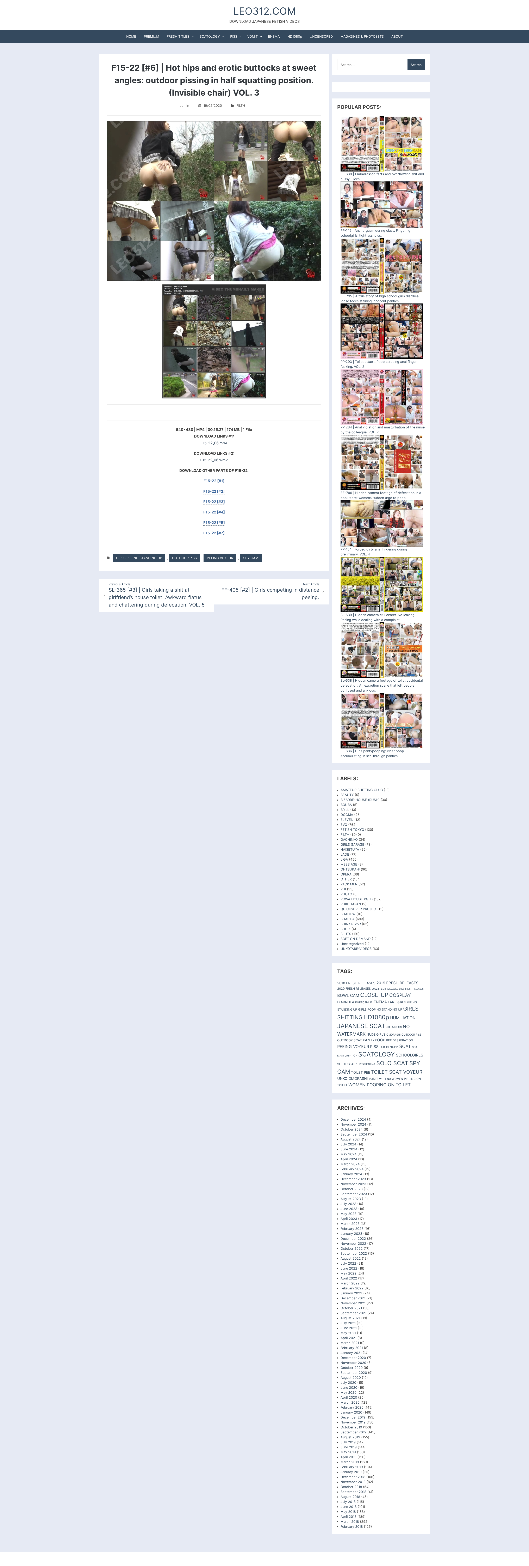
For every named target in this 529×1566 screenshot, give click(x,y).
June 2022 (349, 1268)
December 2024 (353, 1119)
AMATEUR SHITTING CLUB (362, 790)
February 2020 (352, 1407)
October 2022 (352, 1248)
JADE (345, 854)
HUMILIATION (403, 1017)
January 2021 (351, 1353)
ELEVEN (347, 820)
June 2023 (349, 1209)
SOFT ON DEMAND (356, 939)
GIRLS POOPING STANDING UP (380, 1009)
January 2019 (351, 1472)
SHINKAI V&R (351, 924)
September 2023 (354, 1194)
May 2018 (348, 1512)
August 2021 (350, 1318)
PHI (343, 889)
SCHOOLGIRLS (409, 1055)
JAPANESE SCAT (361, 1026)
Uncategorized (352, 944)
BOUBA (346, 805)
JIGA (344, 859)
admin (184, 105)
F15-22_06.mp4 (214, 443)
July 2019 (348, 1442)
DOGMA (347, 815)
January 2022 (351, 1293)
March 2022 (350, 1283)
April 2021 (348, 1338)
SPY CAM (250, 558)
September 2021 (353, 1313)
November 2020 (353, 1363)
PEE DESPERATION (399, 1040)
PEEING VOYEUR (220, 558)
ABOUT (397, 36)
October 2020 (352, 1368)
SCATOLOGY (210, 36)
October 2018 (351, 1487)
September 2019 (353, 1432)
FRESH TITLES (178, 36)
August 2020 (351, 1377)
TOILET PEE (360, 1072)
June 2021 (349, 1328)
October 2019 (351, 1427)
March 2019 (350, 1462)
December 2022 (353, 1238)
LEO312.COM (264, 11)
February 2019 (352, 1467)
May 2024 (348, 1154)
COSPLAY (400, 995)
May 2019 (348, 1452)
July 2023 (348, 1204)
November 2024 (353, 1124)
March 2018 (350, 1521)
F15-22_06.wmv (214, 460)
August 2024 (351, 1139)
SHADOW (348, 914)
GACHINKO (349, 839)
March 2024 (350, 1164)
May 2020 (348, 1392)
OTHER (346, 879)
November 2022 (353, 1243)
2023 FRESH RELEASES (411, 989)
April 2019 (348, 1457)
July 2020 (348, 1382)
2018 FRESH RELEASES (356, 983)
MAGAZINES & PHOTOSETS (362, 36)
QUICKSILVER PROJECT (359, 909)
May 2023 (348, 1214)
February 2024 (352, 1169)
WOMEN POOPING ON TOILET (379, 1084)
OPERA (346, 874)
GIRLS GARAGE (352, 844)
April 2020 (349, 1397)
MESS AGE (349, 864)
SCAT (405, 1046)
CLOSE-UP (374, 995)
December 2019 (353, 1417)
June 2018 (349, 1507)
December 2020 (353, 1358)
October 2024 (352, 1129)
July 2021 (348, 1323)
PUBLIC (384, 1047)
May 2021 (348, 1333)
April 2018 (348, 1516)
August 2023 (351, 1199)
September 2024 (354, 1134)
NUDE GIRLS (376, 1034)
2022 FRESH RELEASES (385, 988)
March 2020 (350, 1402)
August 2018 (350, 1497)
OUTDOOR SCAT (349, 1040)
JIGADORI (394, 1027)
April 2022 (349, 1278)
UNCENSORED (321, 36)
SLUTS (346, 934)
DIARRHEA (345, 1002)
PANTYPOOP (374, 1040)
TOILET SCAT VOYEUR (396, 1072)
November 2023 (353, 1184)
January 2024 (351, 1174)
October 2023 (352, 1189)
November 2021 (353, 1303)
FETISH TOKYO (352, 829)
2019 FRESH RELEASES (397, 983)
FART (392, 1002)
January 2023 (351, 1233)
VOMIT (252, 36)
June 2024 (349, 1149)
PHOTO (346, 894)
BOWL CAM (348, 995)
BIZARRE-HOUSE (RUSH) (360, 800)
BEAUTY (347, 795)
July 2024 (348, 1144)
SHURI (345, 929)
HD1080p (294, 36)
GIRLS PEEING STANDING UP (139, 558)
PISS (233, 36)
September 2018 (353, 1492)
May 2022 (348, 1273)
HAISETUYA (350, 849)
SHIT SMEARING (365, 1064)
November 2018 (353, 1482)
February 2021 (352, 1348)
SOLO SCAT (392, 1063)
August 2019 (350, 1437)
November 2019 (353, 1422)
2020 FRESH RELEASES (354, 988)
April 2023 (349, 1219)
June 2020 (349, 1387)
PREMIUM (151, 36)
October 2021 (351, 1308)
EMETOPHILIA (364, 1002)
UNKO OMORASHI (352, 1078)
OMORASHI (393, 1034)
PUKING (394, 1047)
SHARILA (348, 919)
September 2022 (354, 1253)
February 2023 (352, 1229)
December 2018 (353, 1477)
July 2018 (348, 1502)
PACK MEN (349, 884)
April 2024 (349, 1159)
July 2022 (348, 1263)
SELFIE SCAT (346, 1064)
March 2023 (350, 1224)
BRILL (345, 810)
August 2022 (351, 1258)
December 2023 (353, 1179)
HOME (131, 36)
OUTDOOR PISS (184, 558)
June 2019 (349, 1447)
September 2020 (354, 1373)
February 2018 (352, 1526)
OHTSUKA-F (350, 869)
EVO (344, 825)
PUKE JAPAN (351, 904)
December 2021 (353, 1298)
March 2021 (350, 1343)
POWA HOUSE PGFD (357, 899)
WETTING (385, 1078)
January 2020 (351, 1412)
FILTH (240, 105)
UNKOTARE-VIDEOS (356, 949)
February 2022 (352, 1288)
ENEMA (274, 36)
